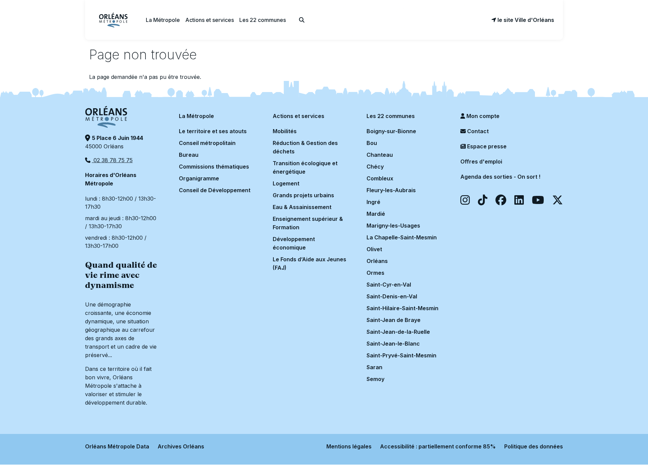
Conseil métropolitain (207, 143)
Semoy (375, 379)
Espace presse (486, 146)
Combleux (380, 178)
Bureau (188, 154)
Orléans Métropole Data (117, 446)
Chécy (375, 166)
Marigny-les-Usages (393, 225)
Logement (286, 183)
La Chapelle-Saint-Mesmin (402, 237)
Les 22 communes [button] (262, 20)
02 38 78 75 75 (112, 160)
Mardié (376, 213)
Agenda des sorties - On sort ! (500, 176)
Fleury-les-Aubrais (391, 190)
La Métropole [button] (163, 20)
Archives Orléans (181, 446)
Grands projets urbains (303, 195)
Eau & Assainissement (302, 207)
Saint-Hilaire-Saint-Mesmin (402, 308)
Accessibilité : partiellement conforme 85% (438, 446)
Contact (477, 131)
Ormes (375, 272)
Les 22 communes (391, 116)
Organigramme (199, 178)
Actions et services (298, 116)
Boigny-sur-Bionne (391, 131)
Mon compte (482, 116)
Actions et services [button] (209, 20)
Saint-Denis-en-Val (392, 296)
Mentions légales (349, 446)
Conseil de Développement (214, 190)
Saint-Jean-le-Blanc (393, 343)
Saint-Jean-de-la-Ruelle (398, 331)
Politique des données (533, 446)
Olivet (374, 249)
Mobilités (285, 131)
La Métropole (196, 116)
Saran (374, 367)
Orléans (377, 261)
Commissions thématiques (214, 166)
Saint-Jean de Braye (394, 320)
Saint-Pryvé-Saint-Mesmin (401, 355)
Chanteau (380, 154)
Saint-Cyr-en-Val (389, 284)
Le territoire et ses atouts (213, 131)
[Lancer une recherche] (301, 19)
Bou (372, 143)
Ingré (373, 202)
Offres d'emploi (481, 161)
